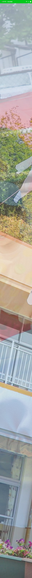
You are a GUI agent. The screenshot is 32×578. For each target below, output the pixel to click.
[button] (30, 1)
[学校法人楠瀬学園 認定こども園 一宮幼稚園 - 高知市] (7, 1)
